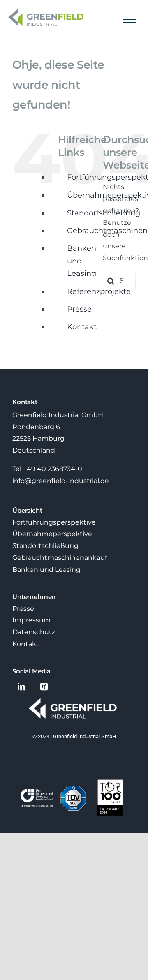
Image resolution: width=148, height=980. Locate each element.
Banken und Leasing (81, 261)
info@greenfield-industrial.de (60, 481)
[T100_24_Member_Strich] (110, 782)
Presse (79, 309)
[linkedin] (21, 686)
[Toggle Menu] (129, 19)
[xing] (44, 686)
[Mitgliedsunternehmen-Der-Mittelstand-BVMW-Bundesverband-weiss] (37, 792)
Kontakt (82, 326)
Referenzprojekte (99, 291)
